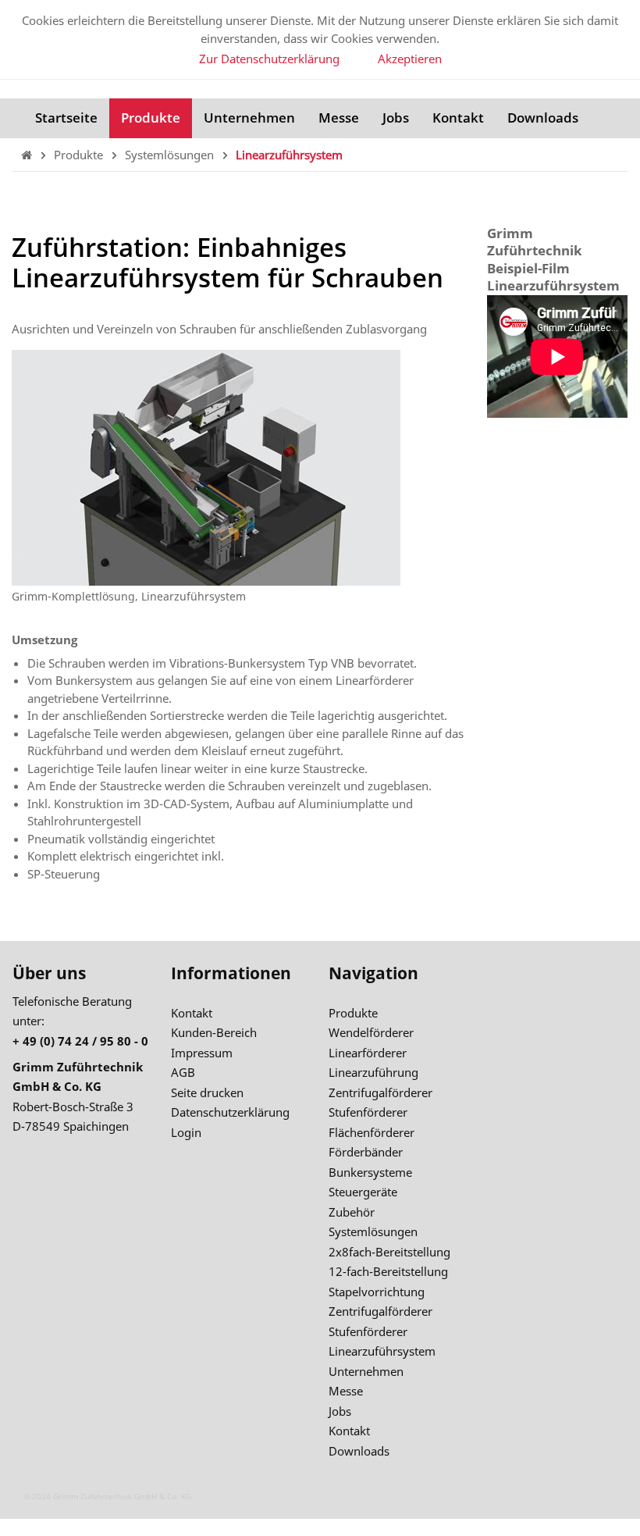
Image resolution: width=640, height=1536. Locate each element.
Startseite (66, 118)
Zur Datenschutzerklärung (269, 58)
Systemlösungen (171, 154)
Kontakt (458, 118)
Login (186, 1132)
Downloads (542, 118)
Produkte (150, 118)
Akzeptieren (410, 58)
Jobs (395, 118)
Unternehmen (249, 118)
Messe (338, 118)
